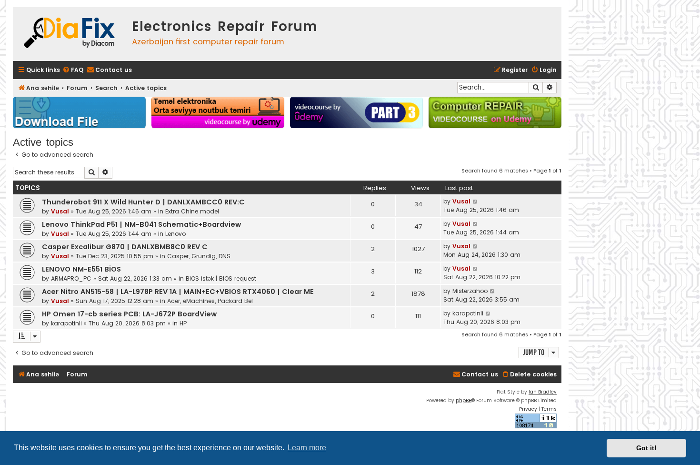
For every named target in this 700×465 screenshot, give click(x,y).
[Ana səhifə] (70, 34)
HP (183, 323)
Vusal (60, 211)
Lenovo (175, 234)
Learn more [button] (307, 448)
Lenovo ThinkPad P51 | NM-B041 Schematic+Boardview (141, 224)
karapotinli (66, 323)
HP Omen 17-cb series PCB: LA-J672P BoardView (129, 314)
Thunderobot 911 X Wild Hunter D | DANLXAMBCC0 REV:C (143, 202)
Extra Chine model (192, 211)
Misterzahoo (470, 291)
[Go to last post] (475, 201)
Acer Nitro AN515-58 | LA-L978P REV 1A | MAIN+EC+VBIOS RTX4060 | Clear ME (178, 291)
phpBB (463, 400)
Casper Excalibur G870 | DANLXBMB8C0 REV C (125, 247)
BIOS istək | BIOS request (221, 278)
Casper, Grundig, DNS (198, 256)
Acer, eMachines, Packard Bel (210, 301)
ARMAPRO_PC (71, 278)
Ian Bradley (543, 391)
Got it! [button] (646, 448)
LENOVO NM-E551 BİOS (81, 269)
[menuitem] (72, 70)
